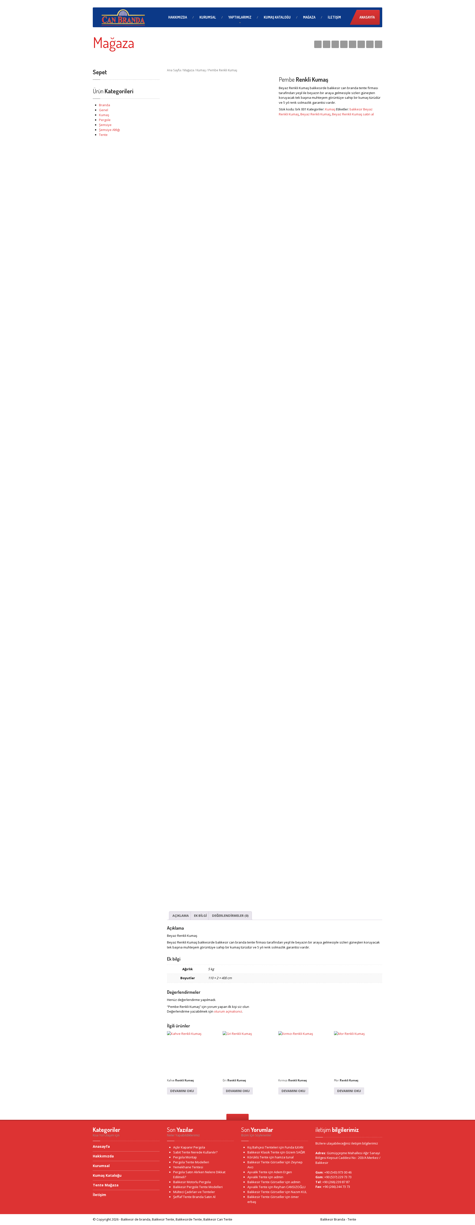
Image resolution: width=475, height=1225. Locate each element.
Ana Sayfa (174, 70)
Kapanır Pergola (189, 1147)
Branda (104, 105)
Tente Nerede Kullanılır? (195, 1152)
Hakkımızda (177, 17)
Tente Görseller (266, 1162)
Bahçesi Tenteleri (262, 1147)
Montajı (185, 1157)
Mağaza (309, 17)
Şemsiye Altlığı (109, 130)
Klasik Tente (263, 1152)
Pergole (105, 120)
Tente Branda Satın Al (194, 1197)
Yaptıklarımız (239, 17)
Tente (103, 134)
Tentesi (188, 1167)
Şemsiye (105, 125)
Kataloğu (277, 17)
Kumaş (104, 115)
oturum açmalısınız (228, 1011)
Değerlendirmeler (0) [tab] (230, 915)
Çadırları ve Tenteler (194, 1192)
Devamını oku (182, 1091)
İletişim (334, 17)
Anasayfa (367, 17)
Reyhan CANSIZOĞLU (290, 1187)
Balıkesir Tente (369, 1219)
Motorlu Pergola (192, 1182)
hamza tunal (284, 1157)
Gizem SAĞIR (295, 1152)
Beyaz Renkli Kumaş (315, 114)
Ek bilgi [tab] (200, 915)
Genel (103, 110)
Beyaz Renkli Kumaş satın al (353, 114)
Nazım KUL (299, 1192)
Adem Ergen (283, 1172)
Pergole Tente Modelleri (198, 1187)
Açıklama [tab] (180, 915)
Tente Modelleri (191, 1162)
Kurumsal (207, 17)
